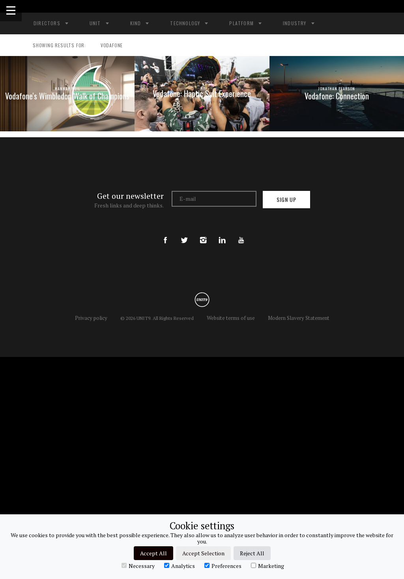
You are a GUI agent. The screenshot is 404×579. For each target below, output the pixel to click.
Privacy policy (91, 317)
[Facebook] (165, 233)
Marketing (271, 565)
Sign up (286, 199)
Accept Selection (203, 553)
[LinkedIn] (222, 233)
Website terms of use (231, 317)
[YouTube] (241, 233)
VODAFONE (112, 45)
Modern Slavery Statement (298, 317)
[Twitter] (184, 233)
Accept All (153, 553)
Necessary (142, 565)
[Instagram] (203, 233)
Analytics (183, 565)
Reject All (252, 553)
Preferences (226, 565)
